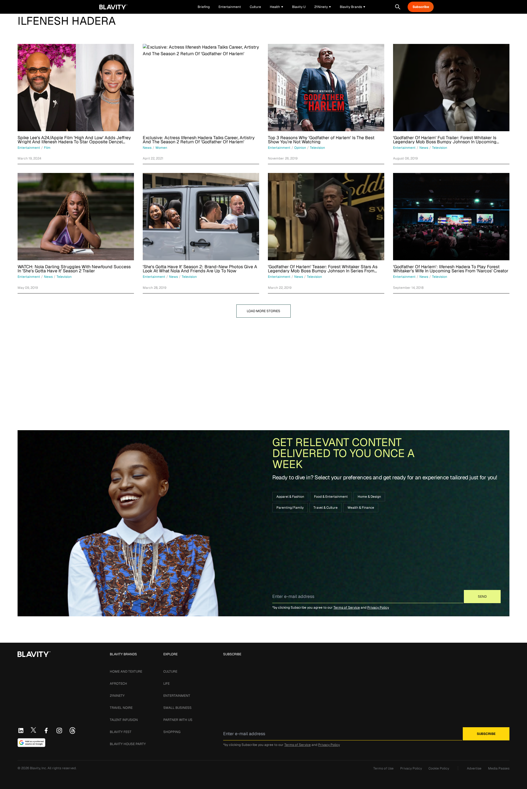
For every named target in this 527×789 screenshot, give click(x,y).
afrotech (118, 683)
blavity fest (120, 732)
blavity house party (128, 744)
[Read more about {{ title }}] (76, 87)
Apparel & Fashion (290, 496)
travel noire (121, 708)
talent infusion (124, 720)
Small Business (177, 708)
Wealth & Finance (360, 507)
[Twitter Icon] (33, 730)
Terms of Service (346, 607)
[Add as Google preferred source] (31, 742)
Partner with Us (177, 720)
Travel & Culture (325, 507)
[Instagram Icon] (59, 730)
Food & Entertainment (331, 496)
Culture (170, 671)
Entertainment (176, 695)
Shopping (171, 732)
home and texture (126, 671)
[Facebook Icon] (46, 730)
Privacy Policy (378, 607)
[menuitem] (276, 7)
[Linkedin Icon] (21, 730)
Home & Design (369, 496)
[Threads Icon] (72, 730)
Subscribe (421, 7)
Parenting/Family (290, 507)
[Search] (397, 6)
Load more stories (263, 311)
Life (166, 683)
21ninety (117, 695)
